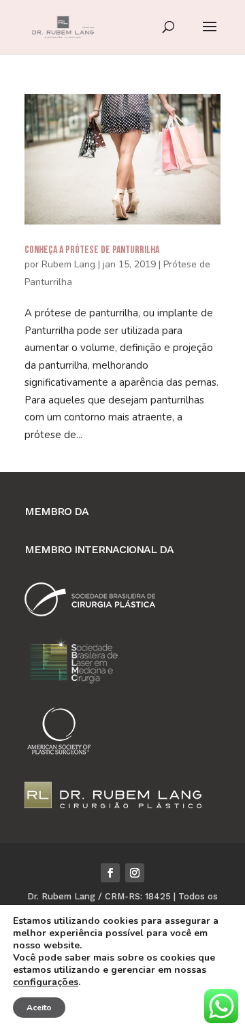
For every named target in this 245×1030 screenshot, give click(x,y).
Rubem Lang (68, 264)
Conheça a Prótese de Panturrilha (91, 250)
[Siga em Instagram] (134, 872)
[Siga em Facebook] (110, 872)
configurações (45, 982)
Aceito (39, 1007)
